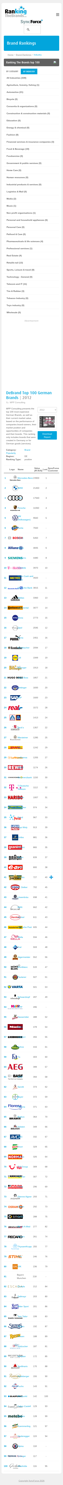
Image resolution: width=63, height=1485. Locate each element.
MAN (20, 907)
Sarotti (21, 1087)
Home (10, 55)
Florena (21, 1107)
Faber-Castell (24, 1406)
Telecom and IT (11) (17, 284)
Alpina (21, 1446)
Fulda (20, 1186)
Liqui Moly (22, 827)
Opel (20, 628)
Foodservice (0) (15, 156)
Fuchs (21, 1386)
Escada (21, 1286)
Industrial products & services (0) (24, 184)
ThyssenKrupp (25, 1246)
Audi (20, 498)
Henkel (21, 917)
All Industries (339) (16, 78)
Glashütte (22, 1466)
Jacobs (21, 877)
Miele (20, 1027)
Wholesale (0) (14, 312)
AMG (20, 1137)
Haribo (21, 797)
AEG (20, 1067)
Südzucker (23, 1346)
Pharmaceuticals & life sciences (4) (25, 241)
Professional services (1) (19, 248)
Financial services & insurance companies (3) (30, 142)
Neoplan (22, 1356)
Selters (21, 1326)
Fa (19, 1057)
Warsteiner (23, 737)
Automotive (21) (15, 92)
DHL (20, 747)
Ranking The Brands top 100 (23, 62)
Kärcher (21, 1176)
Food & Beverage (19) (18, 149)
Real (20, 707)
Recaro (21, 1236)
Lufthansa (22, 757)
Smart (20, 1216)
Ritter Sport (23, 1306)
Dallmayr (22, 1296)
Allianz (21, 548)
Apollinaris (23, 1366)
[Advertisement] (31, 354)
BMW (20, 488)
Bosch (21, 538)
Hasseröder (23, 1017)
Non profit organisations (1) (21, 213)
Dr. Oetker (23, 887)
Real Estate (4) (14, 255)
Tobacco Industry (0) (17, 298)
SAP (20, 697)
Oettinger (22, 687)
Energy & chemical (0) (18, 127)
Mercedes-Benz (25, 478)
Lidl (19, 657)
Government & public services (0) (24, 163)
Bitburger (22, 667)
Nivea (20, 618)
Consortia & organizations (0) (22, 106)
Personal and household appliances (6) (27, 220)
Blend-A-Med (24, 1226)
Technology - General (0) (19, 277)
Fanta (20, 528)
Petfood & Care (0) (16, 234)
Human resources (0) (17, 177)
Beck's (21, 727)
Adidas (21, 598)
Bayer (20, 1097)
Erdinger (22, 1456)
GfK (19, 1266)
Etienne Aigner (25, 1196)
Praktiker (22, 807)
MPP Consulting (17, 402)
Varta (20, 987)
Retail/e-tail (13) (15, 262)
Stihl (20, 1256)
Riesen (21, 1336)
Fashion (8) (13, 135)
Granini (21, 847)
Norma (21, 1156)
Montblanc (23, 967)
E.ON (20, 867)
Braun (20, 857)
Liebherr (22, 1037)
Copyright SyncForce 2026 (31, 1481)
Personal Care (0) (15, 227)
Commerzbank (25, 777)
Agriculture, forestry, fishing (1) (23, 85)
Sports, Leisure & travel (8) (20, 270)
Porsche (22, 508)
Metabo (21, 1416)
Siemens (22, 558)
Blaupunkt (22, 1396)
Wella (20, 937)
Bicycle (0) (12, 99)
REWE (21, 767)
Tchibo (21, 837)
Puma (20, 637)
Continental (23, 608)
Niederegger (24, 1436)
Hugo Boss (23, 677)
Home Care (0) (14, 170)
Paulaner (22, 977)
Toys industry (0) (15, 305)
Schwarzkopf (24, 997)
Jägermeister (24, 957)
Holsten (21, 1127)
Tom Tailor (23, 1316)
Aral (19, 947)
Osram (21, 1206)
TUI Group (23, 1166)
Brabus (21, 1117)
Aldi (19, 717)
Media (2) (11, 198)
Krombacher (24, 647)
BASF (20, 1077)
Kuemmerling (24, 1426)
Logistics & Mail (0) (17, 191)
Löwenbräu (23, 897)
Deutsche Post (25, 927)
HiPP (20, 1007)
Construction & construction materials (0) (28, 113)
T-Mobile (22, 568)
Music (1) (11, 206)
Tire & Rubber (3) (15, 291)
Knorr (20, 1147)
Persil (20, 817)
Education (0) (14, 120)
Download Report (47, 435)
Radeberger (23, 1376)
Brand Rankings (23, 55)
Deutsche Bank (25, 588)
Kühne (21, 1047)
